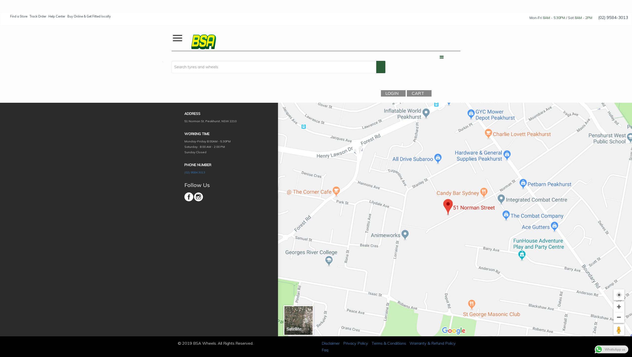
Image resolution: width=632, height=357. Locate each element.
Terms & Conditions (389, 343)
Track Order (38, 16)
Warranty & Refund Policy (433, 343)
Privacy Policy (355, 343)
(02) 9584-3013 (613, 17)
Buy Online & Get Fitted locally (89, 16)
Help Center (56, 16)
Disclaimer (331, 343)
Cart (418, 93)
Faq (325, 349)
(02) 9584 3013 (194, 172)
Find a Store (18, 16)
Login (392, 93)
